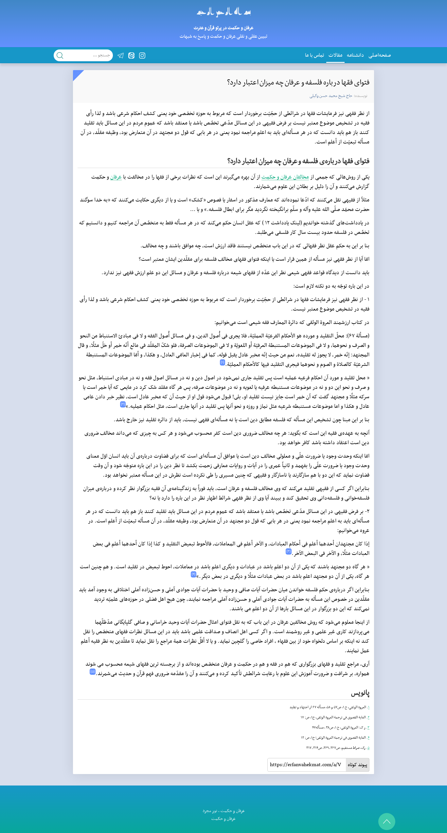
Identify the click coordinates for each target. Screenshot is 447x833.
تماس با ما (314, 55)
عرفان (116, 177)
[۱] (222, 362)
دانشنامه (355, 55)
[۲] (123, 404)
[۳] (289, 551)
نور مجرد (210, 811)
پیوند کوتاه (357, 765)
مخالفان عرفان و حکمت (285, 177)
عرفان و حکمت (233, 811)
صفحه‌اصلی (379, 55)
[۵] (93, 672)
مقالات (335, 55)
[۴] (193, 574)
